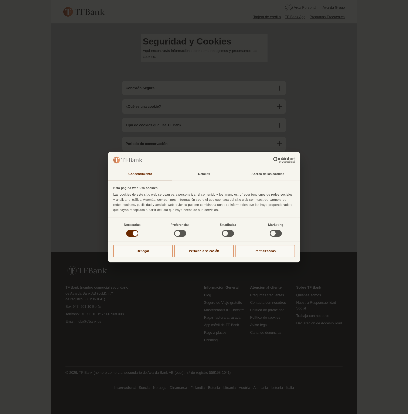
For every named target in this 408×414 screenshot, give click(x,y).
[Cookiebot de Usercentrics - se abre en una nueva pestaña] (276, 160)
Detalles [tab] (204, 174)
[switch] (180, 233)
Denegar (143, 251)
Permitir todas (265, 251)
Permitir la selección (204, 251)
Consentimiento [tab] (140, 174)
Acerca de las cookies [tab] (267, 174)
